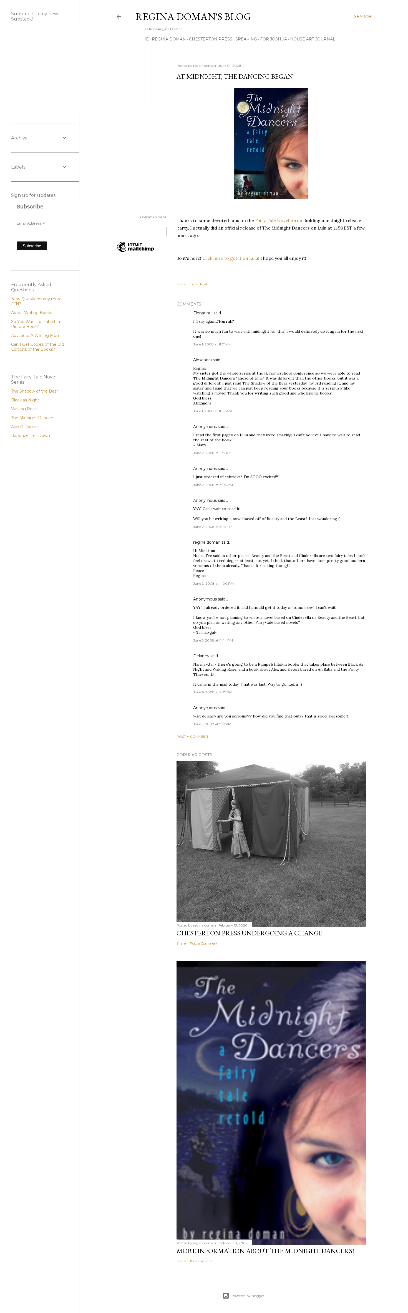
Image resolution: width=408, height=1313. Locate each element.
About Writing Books (31, 312)
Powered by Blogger (247, 1296)
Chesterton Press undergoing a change (249, 933)
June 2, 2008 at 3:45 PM (212, 527)
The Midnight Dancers (32, 417)
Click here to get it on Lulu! (230, 258)
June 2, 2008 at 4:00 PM (213, 583)
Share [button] (181, 284)
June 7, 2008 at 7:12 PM (212, 724)
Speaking (246, 39)
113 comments (201, 1261)
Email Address (31, 223)
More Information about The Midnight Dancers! (265, 1250)
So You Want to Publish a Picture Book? (35, 324)
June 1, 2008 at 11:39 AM (212, 411)
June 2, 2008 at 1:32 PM (212, 453)
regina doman (206, 542)
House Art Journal (312, 39)
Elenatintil (202, 313)
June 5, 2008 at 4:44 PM (213, 640)
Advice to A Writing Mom (36, 335)
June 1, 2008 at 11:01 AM (212, 344)
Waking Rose (24, 408)
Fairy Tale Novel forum (280, 220)
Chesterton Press (210, 39)
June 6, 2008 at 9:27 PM (212, 692)
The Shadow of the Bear (34, 391)
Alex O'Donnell (25, 426)
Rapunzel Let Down (30, 435)
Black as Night (25, 400)
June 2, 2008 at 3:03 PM (213, 485)
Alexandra (202, 359)
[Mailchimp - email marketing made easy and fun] (135, 252)
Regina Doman (169, 39)
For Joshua (273, 39)
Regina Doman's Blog (193, 16)
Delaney (201, 655)
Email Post (198, 284)
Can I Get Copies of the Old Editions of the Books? (37, 347)
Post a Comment (192, 736)
